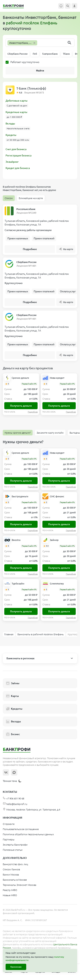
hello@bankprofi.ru (16, 804)
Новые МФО (10, 895)
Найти (40, 70)
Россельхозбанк (25, 209)
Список (9, 198)
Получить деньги (21, 405)
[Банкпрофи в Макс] (14, 772)
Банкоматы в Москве (15, 879)
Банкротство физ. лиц (15, 864)
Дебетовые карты (17, 100)
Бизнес (15, 734)
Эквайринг (12, 161)
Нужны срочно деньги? (18, 432)
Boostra (16, 540)
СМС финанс (57, 496)
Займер (54, 540)
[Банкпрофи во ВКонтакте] (6, 772)
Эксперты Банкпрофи (15, 844)
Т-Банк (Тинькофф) (31, 88)
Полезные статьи (13, 850)
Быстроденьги (20, 496)
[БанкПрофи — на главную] (15, 6)
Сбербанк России (26, 262)
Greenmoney (57, 583)
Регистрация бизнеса (18, 155)
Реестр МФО (10, 890)
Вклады (10, 123)
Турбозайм (18, 583)
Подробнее (30, 249)
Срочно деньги (20, 378)
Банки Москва (11, 874)
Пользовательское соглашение (21, 829)
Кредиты (11, 135)
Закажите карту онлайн (50, 432)
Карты (15, 696)
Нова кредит (57, 378)
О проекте (9, 824)
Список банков (11, 869)
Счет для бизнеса (16, 149)
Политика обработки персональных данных (28, 834)
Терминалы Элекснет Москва (19, 885)
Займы (15, 683)
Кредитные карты (16, 112)
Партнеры (9, 839)
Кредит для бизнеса (18, 168)
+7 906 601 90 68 (15, 798)
